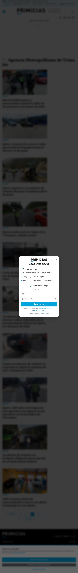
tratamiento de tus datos (39, 310)
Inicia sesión (45, 314)
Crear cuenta (39, 304)
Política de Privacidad (46, 308)
